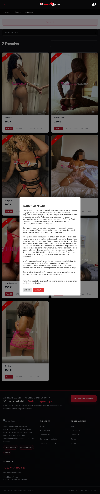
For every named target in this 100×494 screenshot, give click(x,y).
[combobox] (74, 44)
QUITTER (27, 290)
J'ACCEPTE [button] (38, 290)
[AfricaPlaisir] (50, 4)
